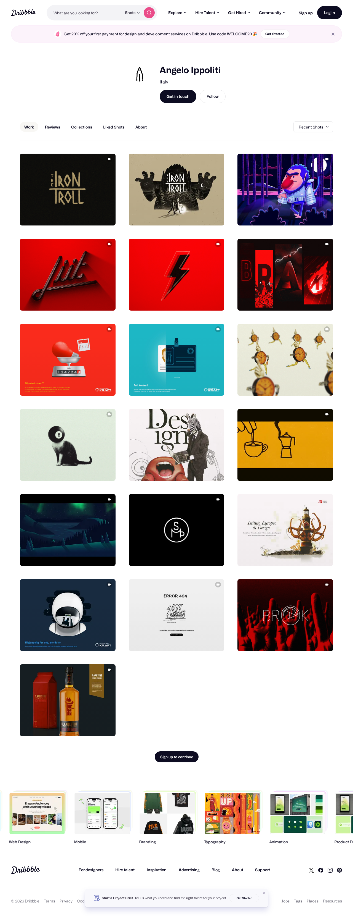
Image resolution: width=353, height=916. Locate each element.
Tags (298, 901)
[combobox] (84, 12)
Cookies (84, 901)
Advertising (189, 869)
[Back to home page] (23, 12)
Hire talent (125, 869)
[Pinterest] (339, 869)
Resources (332, 901)
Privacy (66, 901)
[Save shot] (94, 215)
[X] (311, 869)
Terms (49, 901)
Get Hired (237, 12)
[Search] (149, 12)
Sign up (306, 13)
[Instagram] (330, 869)
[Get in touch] (83, 215)
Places (313, 901)
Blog (216, 869)
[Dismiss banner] (264, 893)
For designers (91, 869)
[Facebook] (320, 869)
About (237, 869)
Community (270, 12)
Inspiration (157, 869)
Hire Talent (205, 12)
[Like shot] (105, 215)
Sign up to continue (176, 757)
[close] (333, 34)
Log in (329, 12)
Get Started (275, 34)
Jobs (286, 901)
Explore (175, 12)
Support (262, 869)
